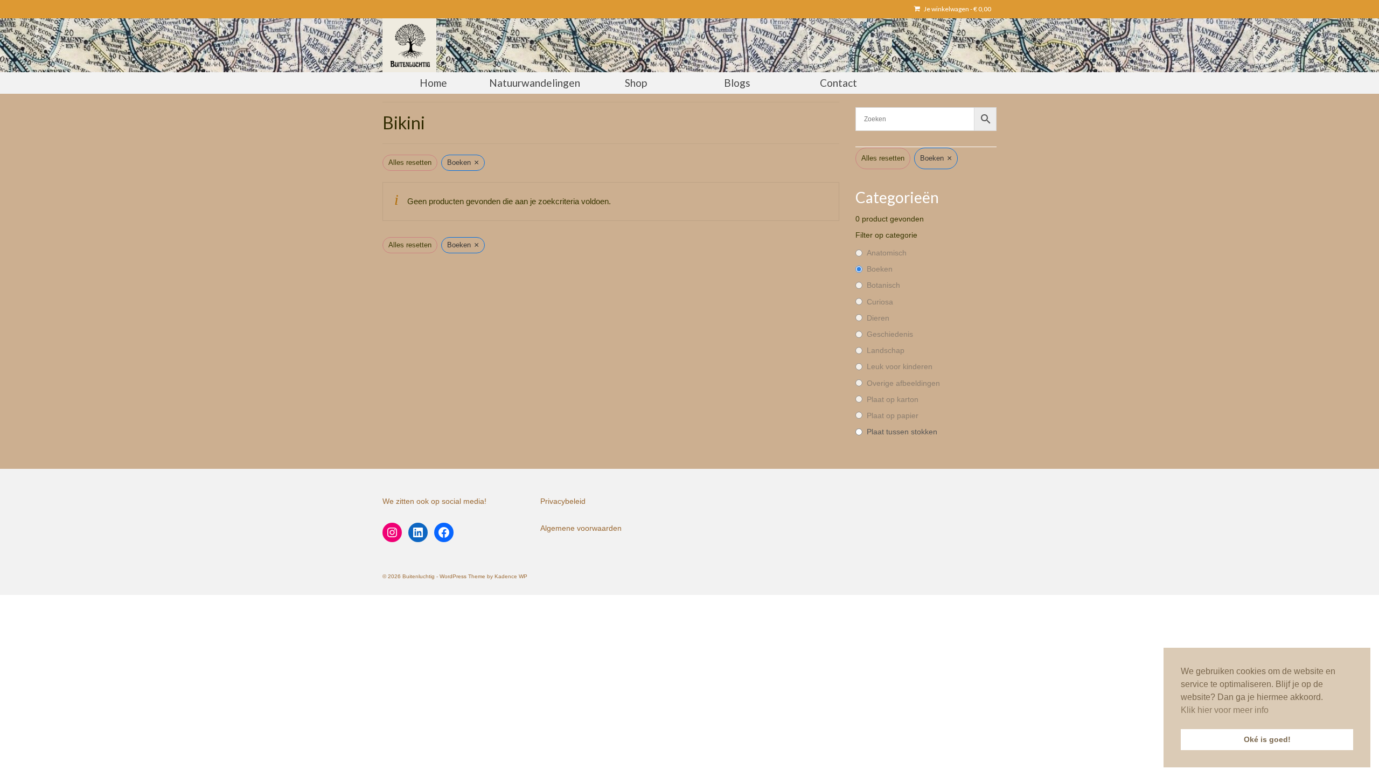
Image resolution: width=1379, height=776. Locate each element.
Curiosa (880, 301)
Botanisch (883, 285)
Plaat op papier (892, 415)
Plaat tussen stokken (902, 431)
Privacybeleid (563, 501)
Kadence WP (511, 576)
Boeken (880, 269)
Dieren (878, 318)
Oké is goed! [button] (1267, 739)
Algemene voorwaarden (581, 528)
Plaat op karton (892, 399)
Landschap (885, 350)
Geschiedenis (890, 334)
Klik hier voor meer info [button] (1225, 710)
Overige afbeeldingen (903, 383)
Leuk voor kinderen (899, 366)
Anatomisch (887, 252)
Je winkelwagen (957, 9)
